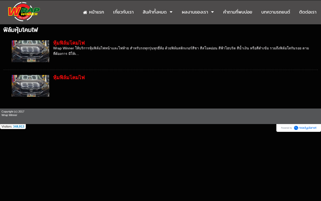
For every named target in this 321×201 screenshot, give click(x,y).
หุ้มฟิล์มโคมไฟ (69, 43)
